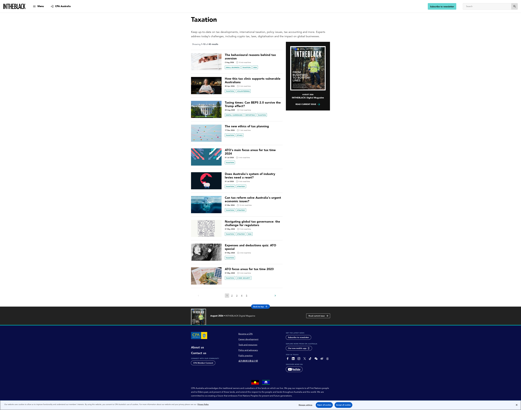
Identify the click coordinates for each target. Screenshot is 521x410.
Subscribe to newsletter (442, 6)
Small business (232, 67)
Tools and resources (247, 345)
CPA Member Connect (203, 363)
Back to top (258, 306)
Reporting (250, 115)
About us (197, 347)
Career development (248, 339)
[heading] (237, 56)
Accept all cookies (343, 405)
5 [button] (246, 295)
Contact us (198, 353)
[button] (275, 295)
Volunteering (243, 91)
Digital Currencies (234, 115)
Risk (255, 67)
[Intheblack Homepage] (14, 6)
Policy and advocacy (248, 350)
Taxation (246, 67)
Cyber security (243, 278)
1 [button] (227, 295)
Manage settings (305, 405)
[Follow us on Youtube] (294, 369)
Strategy (241, 186)
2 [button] (232, 295)
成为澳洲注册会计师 (248, 361)
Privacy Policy (203, 404)
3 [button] (236, 295)
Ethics (239, 135)
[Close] (517, 405)
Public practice (245, 355)
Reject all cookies (324, 405)
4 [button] (241, 295)
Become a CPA (245, 334)
